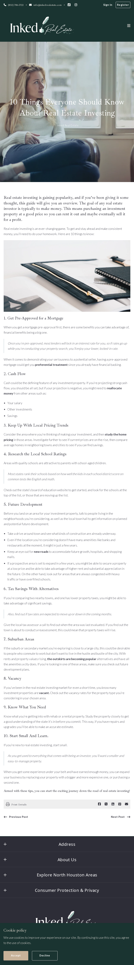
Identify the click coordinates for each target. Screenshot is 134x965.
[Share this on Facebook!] (99, 804)
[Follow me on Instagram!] (75, 4)
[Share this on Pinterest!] (119, 804)
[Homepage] (42, 26)
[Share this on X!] (106, 804)
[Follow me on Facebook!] (69, 4)
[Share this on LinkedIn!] (112, 804)
